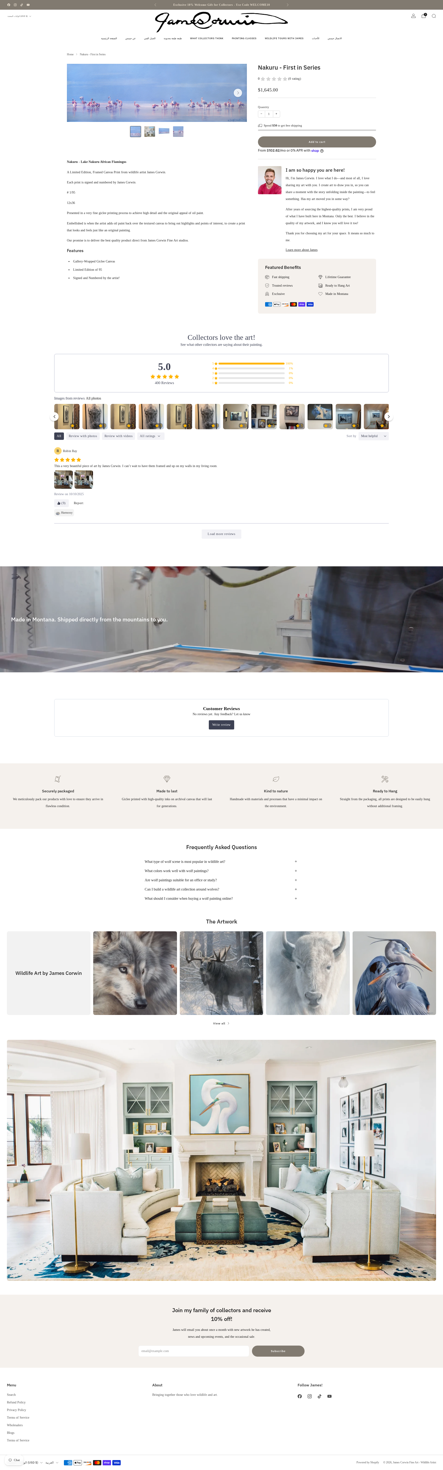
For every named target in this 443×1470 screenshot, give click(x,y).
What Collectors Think (207, 38)
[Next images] (388, 416)
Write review (221, 724)
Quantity (263, 107)
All (59, 436)
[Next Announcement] (288, 5)
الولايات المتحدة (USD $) (18, 16)
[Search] (433, 16)
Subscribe (278, 1351)
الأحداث (315, 38)
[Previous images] (54, 416)
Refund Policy (16, 1402)
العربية (49, 1462)
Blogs (10, 1433)
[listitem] (221, 5)
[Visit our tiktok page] (21, 5)
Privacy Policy (16, 1410)
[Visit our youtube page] (28, 5)
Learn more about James (301, 250)
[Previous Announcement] (155, 5)
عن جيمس (130, 38)
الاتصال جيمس (335, 38)
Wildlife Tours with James (284, 38)
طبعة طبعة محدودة (173, 38)
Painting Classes (244, 38)
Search (11, 1394)
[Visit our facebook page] (9, 5)
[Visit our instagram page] (15, 5)
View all (219, 1023)
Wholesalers (15, 1425)
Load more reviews (221, 534)
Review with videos (119, 436)
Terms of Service (18, 1417)
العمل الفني (150, 38)
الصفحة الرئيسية (109, 38)
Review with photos (83, 436)
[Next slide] (238, 93)
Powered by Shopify (367, 1462)
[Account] (413, 16)
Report (79, 503)
